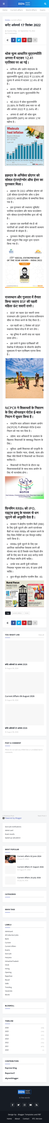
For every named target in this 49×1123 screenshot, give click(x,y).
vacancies (8, 991)
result (7, 980)
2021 (24, 1046)
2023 (24, 1039)
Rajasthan (8, 976)
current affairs (16, 20)
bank (7, 939)
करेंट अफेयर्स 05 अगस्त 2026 (16, 728)
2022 (24, 1042)
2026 (24, 1027)
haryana (8, 957)
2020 (24, 1050)
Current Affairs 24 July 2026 (29, 877)
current (8, 942)
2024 (24, 1035)
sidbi (7, 983)
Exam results (10, 834)
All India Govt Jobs (11, 935)
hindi (26, 613)
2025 (24, 1031)
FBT (39, 1114)
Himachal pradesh (12, 961)
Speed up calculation (12, 838)
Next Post (41, 816)
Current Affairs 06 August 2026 (19, 696)
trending (8, 987)
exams (7, 950)
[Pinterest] (24, 40)
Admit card (9, 830)
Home (5, 10)
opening (8, 972)
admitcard (9, 931)
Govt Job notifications (13, 827)
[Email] (29, 40)
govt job (8, 954)
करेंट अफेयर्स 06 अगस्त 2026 (16, 664)
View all (41, 635)
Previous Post (9, 816)
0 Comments (12, 33)
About (17, 1118)
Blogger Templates (26, 1114)
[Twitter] (18, 40)
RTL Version (37, 1118)
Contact (26, 1118)
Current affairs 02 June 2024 (29, 856)
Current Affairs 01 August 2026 (30, 867)
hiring (7, 968)
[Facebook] (13, 40)
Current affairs (16, 10)
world (7, 995)
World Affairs (31, 10)
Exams (42, 10)
